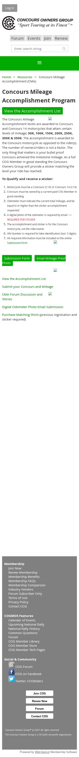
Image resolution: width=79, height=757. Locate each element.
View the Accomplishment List (32, 110)
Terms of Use (17, 598)
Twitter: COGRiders (29, 681)
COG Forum (24, 666)
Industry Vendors (20, 589)
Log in (9, 8)
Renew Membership (22, 572)
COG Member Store (22, 645)
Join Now (14, 568)
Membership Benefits (24, 576)
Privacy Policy (18, 602)
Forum (17, 38)
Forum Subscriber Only (25, 593)
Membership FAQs (22, 581)
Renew (61, 38)
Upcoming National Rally (26, 624)
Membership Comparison (27, 585)
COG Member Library (24, 641)
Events (34, 38)
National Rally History (24, 628)
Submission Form (17, 242)
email (64, 215)
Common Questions (22, 633)
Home (6, 77)
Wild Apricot (42, 752)
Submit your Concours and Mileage (27, 286)
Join (47, 38)
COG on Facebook (28, 674)
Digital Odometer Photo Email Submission (32, 307)
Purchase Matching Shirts (20, 314)
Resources (24, 77)
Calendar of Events (21, 620)
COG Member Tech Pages (26, 650)
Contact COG (17, 606)
